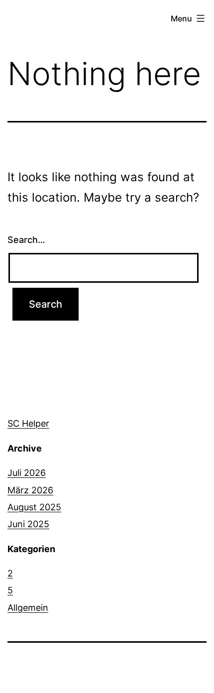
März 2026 (30, 490)
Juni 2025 (28, 524)
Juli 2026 (26, 472)
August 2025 (34, 507)
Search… (26, 239)
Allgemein (27, 607)
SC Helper (28, 423)
